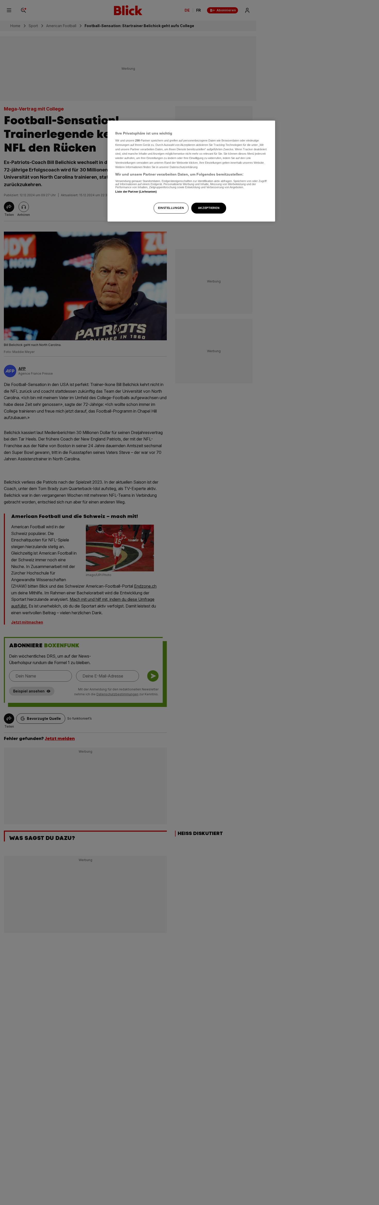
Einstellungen (171, 207)
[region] (191, 171)
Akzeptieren (208, 207)
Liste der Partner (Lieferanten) (136, 191)
